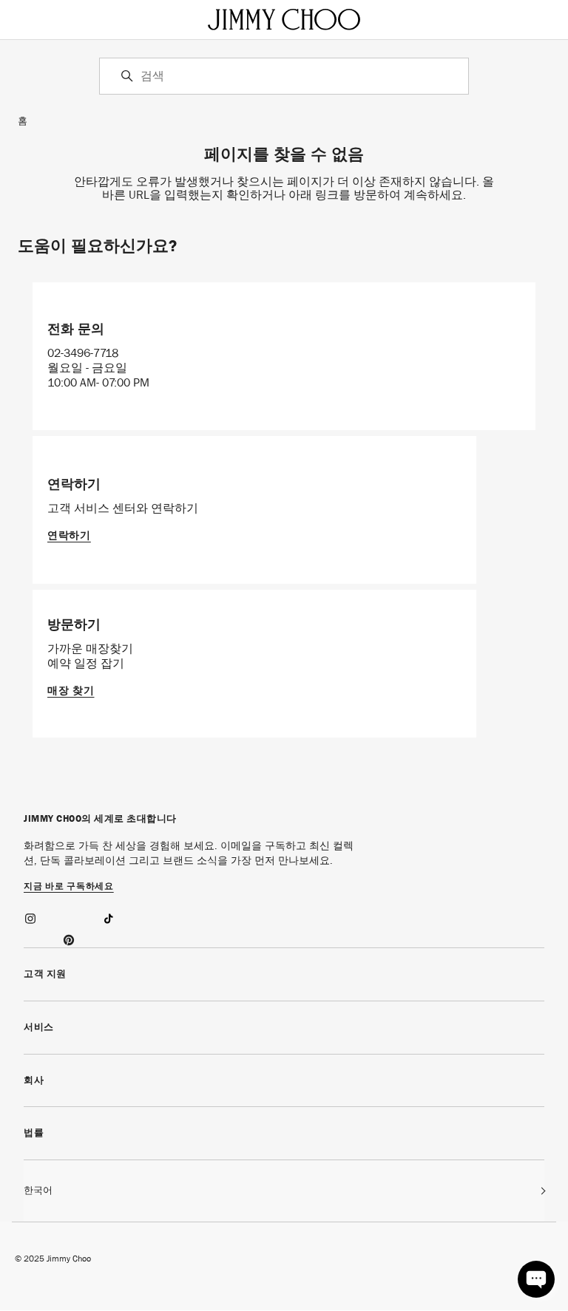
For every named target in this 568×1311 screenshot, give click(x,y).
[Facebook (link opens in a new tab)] (69, 916)
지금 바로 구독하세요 (69, 887)
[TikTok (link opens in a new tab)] (108, 916)
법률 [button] (34, 1132)
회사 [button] (34, 1080)
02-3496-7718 (82, 353)
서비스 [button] (39, 1027)
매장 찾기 (71, 690)
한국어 (38, 1190)
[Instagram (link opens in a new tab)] (31, 916)
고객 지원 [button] (45, 973)
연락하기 (69, 535)
